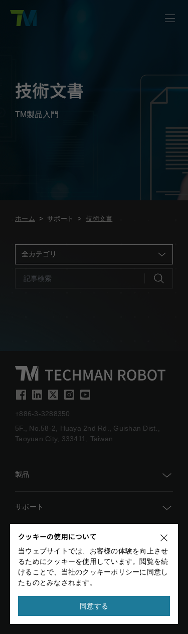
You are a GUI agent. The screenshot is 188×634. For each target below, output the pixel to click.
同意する (94, 606)
